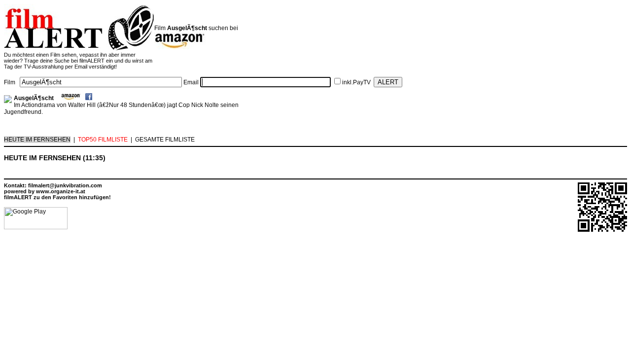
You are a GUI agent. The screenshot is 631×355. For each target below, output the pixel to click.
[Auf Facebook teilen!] (88, 98)
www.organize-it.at (60, 191)
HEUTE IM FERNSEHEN (37, 139)
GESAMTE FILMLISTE (165, 139)
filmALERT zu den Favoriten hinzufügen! (57, 197)
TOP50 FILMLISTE (103, 139)
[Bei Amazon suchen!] (71, 98)
